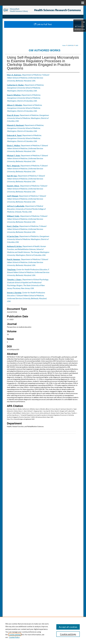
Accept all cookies (68, 627)
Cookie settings (15, 634)
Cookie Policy (14, 637)
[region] (43, 630)
